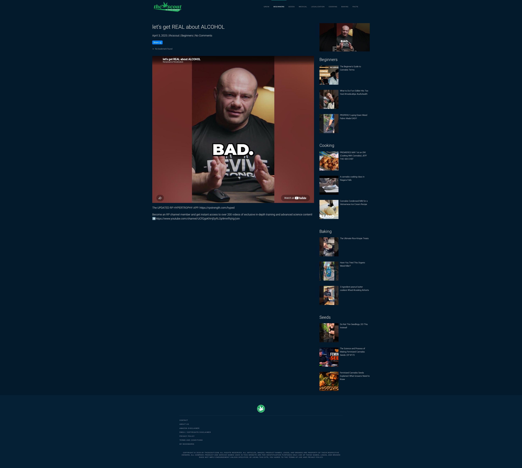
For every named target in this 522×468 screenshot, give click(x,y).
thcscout (174, 35)
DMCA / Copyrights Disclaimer (195, 432)
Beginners (279, 7)
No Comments (203, 35)
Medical (303, 7)
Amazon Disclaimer (189, 428)
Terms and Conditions (191, 440)
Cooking (333, 7)
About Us (184, 424)
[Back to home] (167, 7)
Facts (355, 7)
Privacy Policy (187, 436)
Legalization (318, 7)
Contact (183, 420)
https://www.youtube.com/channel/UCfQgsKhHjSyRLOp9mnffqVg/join (198, 218)
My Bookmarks (186, 444)
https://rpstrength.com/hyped (217, 207)
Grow (266, 7)
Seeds (291, 7)
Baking (344, 7)
